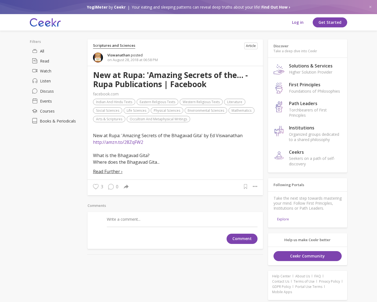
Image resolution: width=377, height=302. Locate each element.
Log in (298, 22)
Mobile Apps (282, 292)
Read (44, 61)
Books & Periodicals (58, 121)
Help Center (281, 276)
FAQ (317, 276)
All (42, 51)
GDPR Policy (281, 286)
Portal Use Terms (308, 286)
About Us (302, 276)
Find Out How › (275, 7)
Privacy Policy (329, 281)
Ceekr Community (307, 256)
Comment (242, 238)
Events (46, 101)
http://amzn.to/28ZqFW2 (118, 142)
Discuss (47, 91)
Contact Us (280, 281)
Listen (45, 81)
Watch (45, 71)
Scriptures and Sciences (114, 45)
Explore (283, 219)
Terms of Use (304, 281)
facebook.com (106, 94)
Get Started (329, 22)
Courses (47, 111)
